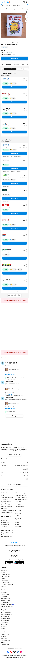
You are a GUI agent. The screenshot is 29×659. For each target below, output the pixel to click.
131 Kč (25, 79)
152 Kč (25, 94)
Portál (26, 462)
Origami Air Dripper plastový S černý (21, 495)
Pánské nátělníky (5, 499)
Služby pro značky (5, 620)
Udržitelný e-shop (5, 644)
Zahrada (17, 522)
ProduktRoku (4, 638)
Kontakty (3, 572)
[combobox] (14, 5)
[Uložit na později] (26, 20)
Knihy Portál (15, 9)
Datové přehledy (4, 622)
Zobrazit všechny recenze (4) (14, 416)
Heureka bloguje (4, 580)
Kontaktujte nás (14, 552)
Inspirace (3, 642)
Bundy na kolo (4, 508)
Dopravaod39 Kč (23, 252)
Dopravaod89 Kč (23, 207)
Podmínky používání (5, 574)
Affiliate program (4, 624)
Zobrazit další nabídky (14, 295)
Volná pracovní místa (5, 576)
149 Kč (25, 160)
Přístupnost (3, 586)
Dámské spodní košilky (6, 501)
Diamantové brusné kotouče (7, 510)
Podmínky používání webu (17, 657)
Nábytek (17, 524)
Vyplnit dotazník (14, 557)
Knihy (11, 9)
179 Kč (25, 124)
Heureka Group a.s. (16, 655)
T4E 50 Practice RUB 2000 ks (21, 503)
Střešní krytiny (4, 503)
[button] (8, 64)
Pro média (3, 578)
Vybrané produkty (20, 493)
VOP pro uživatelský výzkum (7, 606)
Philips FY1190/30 (19, 501)
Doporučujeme (19, 511)
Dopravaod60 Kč (23, 96)
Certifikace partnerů (5, 640)
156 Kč (25, 250)
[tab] (8, 64)
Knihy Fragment (4, 519)
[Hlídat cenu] (26, 16)
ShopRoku (3, 636)
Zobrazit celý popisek (14, 455)
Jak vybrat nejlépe (6, 530)
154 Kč (25, 235)
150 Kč (25, 205)
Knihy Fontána (4, 520)
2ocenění (14, 83)
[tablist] (14, 64)
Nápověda (3, 628)
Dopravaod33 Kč (23, 110)
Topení (2, 495)
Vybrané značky (5, 516)
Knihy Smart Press (5, 522)
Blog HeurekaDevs (5, 582)
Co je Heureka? (4, 570)
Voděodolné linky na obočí (6, 506)
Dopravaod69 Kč (23, 162)
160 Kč (25, 109)
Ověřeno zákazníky (5, 634)
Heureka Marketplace (5, 618)
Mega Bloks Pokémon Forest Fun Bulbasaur (21, 499)
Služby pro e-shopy (5, 616)
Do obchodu (14, 87)
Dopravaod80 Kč (23, 237)
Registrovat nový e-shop (6, 614)
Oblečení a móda (18, 526)
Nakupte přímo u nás (5, 598)
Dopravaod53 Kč (23, 177)
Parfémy (17, 515)
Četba (7, 9)
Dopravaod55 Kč (23, 126)
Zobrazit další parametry (14, 484)
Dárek (13, 179)
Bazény (16, 517)
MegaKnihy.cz (8, 365)
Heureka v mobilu (5, 594)
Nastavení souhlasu (5, 600)
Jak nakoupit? (4, 592)
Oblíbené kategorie (6, 493)
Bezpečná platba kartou (6, 604)
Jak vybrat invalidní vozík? (6, 536)
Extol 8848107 (18, 505)
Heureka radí (4, 596)
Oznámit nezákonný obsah (7, 584)
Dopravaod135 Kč (23, 81)
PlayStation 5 (18, 519)
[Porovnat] (26, 12)
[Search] (3, 64)
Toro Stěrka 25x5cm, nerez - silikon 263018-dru (21, 497)
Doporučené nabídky (11, 69)
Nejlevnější (20, 69)
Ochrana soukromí (5, 602)
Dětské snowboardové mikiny (7, 497)
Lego (16, 520)
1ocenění (13, 98)
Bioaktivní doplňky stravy (6, 512)
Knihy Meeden (4, 526)
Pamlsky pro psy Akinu (6, 505)
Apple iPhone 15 (18, 513)
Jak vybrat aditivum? (5, 535)
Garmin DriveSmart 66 (19, 506)
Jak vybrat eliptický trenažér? (7, 533)
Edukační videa (4, 626)
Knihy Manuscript (5, 524)
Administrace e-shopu (6, 612)
